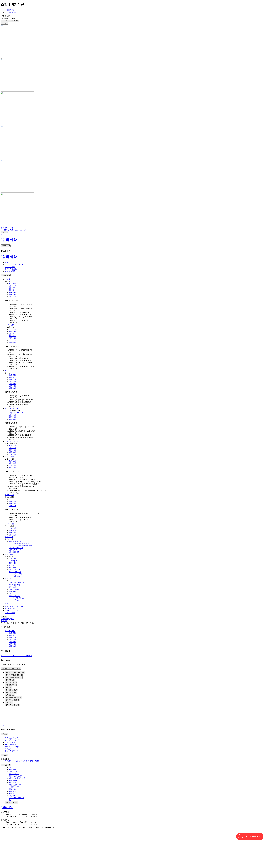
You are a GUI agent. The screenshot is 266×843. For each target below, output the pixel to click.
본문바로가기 (10, 10)
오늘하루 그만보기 (10, 18)
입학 (13, 240)
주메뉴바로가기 (11, 12)
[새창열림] (17, 57)
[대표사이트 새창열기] (5, 240)
